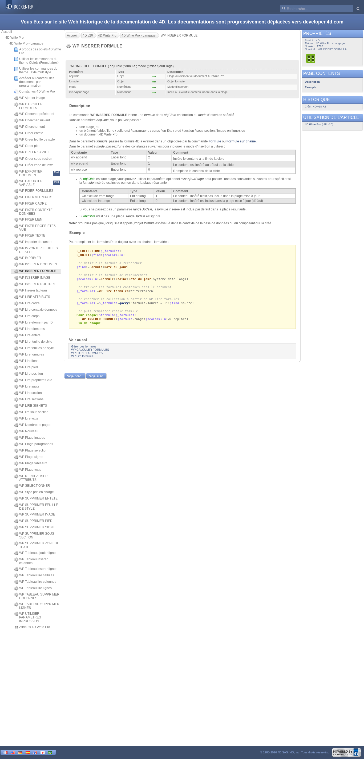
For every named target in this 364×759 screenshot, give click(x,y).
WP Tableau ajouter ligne (37, 553)
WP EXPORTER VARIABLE (39, 183)
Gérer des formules (83, 346)
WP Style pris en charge (36, 492)
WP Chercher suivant (34, 120)
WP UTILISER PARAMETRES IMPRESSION (30, 617)
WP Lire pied (28, 367)
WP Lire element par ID (36, 322)
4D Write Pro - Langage (26, 43)
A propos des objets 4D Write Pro (40, 51)
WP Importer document (35, 242)
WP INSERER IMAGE (34, 277)
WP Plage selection (33, 450)
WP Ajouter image (32, 98)
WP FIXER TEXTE (32, 235)
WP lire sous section (33, 412)
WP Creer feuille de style (37, 139)
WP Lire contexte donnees (38, 309)
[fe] (35, 752)
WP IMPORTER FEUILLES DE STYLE (38, 250)
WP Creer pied (30, 146)
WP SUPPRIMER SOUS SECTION (36, 535)
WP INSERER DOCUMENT (39, 264)
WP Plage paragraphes (36, 444)
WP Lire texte (28, 418)
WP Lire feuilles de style (36, 348)
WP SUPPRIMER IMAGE (37, 514)
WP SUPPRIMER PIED (35, 521)
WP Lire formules (31, 354)
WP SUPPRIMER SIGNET (38, 527)
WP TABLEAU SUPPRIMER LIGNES (39, 606)
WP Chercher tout (32, 127)
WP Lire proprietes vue (35, 380)
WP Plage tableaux (33, 463)
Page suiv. (95, 375)
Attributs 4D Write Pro (34, 627)
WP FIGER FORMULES (36, 191)
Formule (215, 141)
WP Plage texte (30, 470)
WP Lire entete (30, 335)
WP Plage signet (31, 457)
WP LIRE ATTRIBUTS (34, 297)
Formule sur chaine (241, 141)
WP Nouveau (28, 431)
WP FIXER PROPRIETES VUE (37, 227)
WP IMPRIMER (30, 258)
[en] (13, 752)
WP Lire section (30, 393)
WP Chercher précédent (36, 114)
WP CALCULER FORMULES (31, 106)
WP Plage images (32, 438)
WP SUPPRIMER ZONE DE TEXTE (39, 545)
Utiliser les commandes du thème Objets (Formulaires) (39, 61)
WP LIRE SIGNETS (33, 406)
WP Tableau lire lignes (35, 588)
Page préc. (74, 375)
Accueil (6, 32)
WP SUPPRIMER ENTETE (38, 498)
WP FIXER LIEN (30, 219)
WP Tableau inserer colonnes (33, 561)
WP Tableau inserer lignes (38, 569)
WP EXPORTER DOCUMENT (39, 173)
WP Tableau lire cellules (36, 575)
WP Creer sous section (35, 159)
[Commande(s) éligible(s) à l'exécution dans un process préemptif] (311, 58)
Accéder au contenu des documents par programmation (36, 81)
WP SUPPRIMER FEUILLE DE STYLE (38, 506)
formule (149, 115)
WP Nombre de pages (35, 425)
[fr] (5, 752)
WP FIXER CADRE (33, 203)
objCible (170, 115)
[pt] (50, 752)
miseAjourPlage (192, 179)
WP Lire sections (31, 399)
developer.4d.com (323, 22)
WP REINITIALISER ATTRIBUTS (33, 478)
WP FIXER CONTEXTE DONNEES (35, 211)
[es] (28, 752)
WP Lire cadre (29, 303)
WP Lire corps (29, 316)
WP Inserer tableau (33, 290)
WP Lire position (31, 373)
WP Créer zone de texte (36, 165)
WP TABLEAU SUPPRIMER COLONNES (39, 596)
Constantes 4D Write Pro (37, 91)
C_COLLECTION (87, 251)
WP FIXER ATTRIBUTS (35, 197)
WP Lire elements (32, 329)
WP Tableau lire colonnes (37, 582)
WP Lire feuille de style (35, 341)
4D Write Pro (14, 37)
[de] (20, 752)
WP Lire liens (28, 361)
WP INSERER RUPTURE (37, 284)
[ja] (43, 752)
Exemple (310, 87)
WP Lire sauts (29, 386)
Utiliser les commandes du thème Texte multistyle (38, 70)
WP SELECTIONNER (34, 486)
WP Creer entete (31, 133)
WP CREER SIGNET (34, 152)
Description (312, 81)
